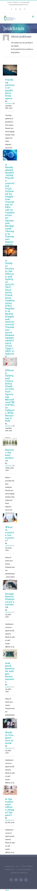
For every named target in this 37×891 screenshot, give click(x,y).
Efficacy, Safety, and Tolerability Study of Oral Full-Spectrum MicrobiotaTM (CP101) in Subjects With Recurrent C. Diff (10, 361)
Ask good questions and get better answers (10, 654)
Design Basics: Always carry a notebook (10, 584)
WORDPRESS (23, 873)
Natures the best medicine (10, 441)
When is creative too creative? (10, 518)
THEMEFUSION (9, 869)
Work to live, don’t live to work (10, 723)
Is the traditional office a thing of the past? (10, 790)
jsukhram (8, 103)
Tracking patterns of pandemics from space (10, 70)
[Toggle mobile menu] (33, 17)
